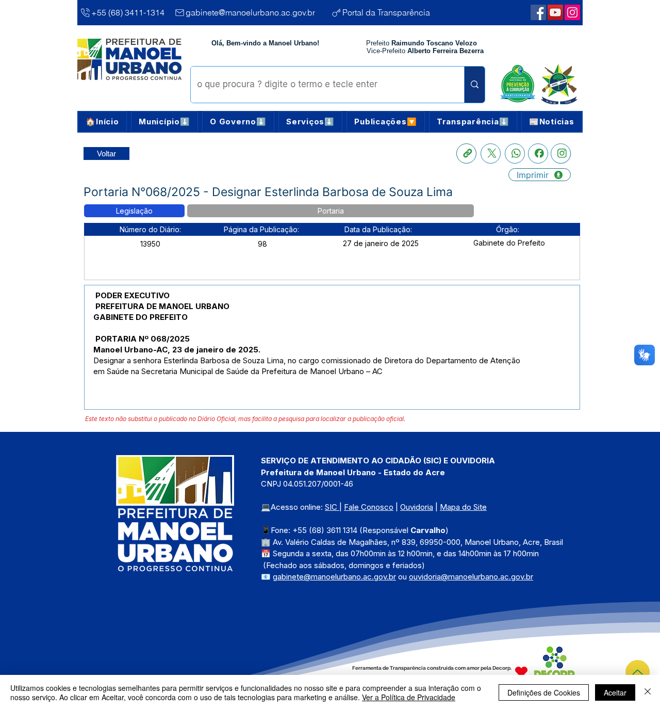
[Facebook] (538, 153)
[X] (491, 153)
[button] (164, 121)
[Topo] (637, 672)
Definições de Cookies (543, 692)
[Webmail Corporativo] (572, 12)
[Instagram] (561, 153)
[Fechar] (647, 692)
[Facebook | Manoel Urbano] (538, 12)
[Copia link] (466, 153)
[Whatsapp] (515, 153)
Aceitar (615, 692)
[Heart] (521, 672)
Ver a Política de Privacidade (408, 697)
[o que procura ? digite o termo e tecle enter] (474, 85)
